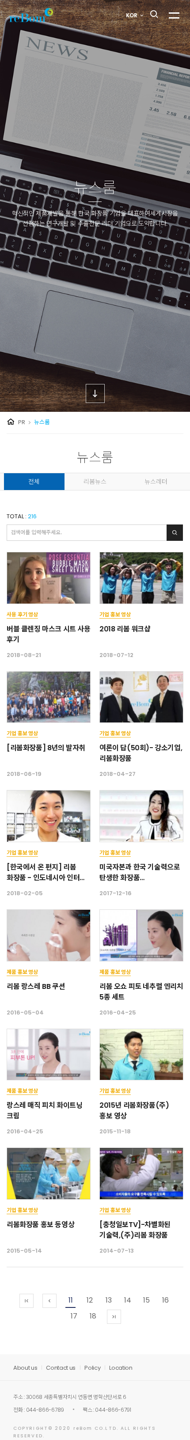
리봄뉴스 (95, 481)
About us (25, 1368)
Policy (92, 1368)
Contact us (61, 1368)
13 (109, 1300)
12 (90, 1300)
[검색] (175, 532)
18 (93, 1316)
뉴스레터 (155, 481)
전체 (34, 481)
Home (11, 422)
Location (120, 1368)
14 (127, 1300)
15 (146, 1300)
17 (74, 1316)
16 (165, 1300)
